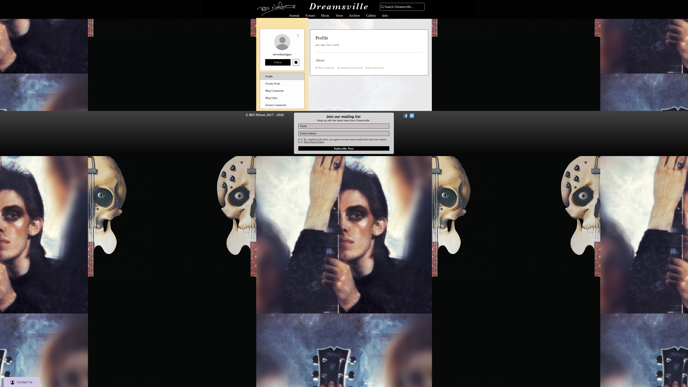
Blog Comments (274, 90)
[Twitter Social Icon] (412, 115)
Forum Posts (272, 83)
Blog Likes (271, 97)
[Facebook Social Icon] (405, 115)
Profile (269, 76)
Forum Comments (275, 105)
